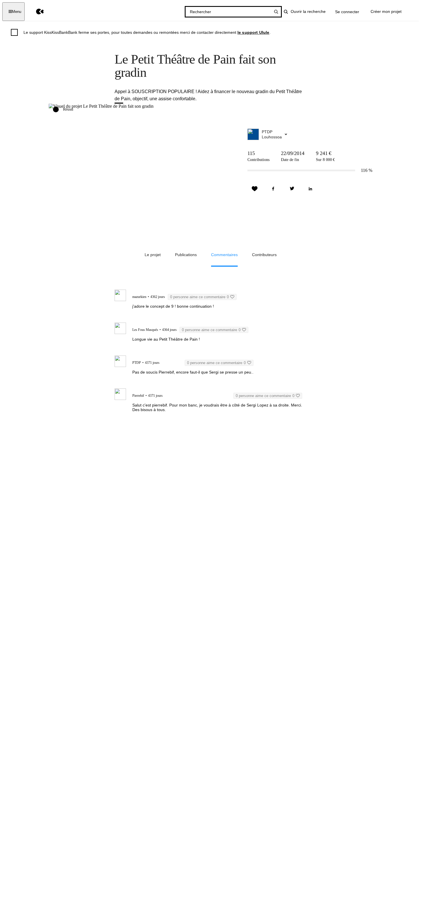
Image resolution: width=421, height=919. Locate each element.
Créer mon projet (386, 11)
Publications (186, 254)
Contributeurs (264, 254)
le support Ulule (253, 32)
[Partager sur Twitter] (292, 189)
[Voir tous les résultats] (276, 11)
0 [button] (199, 297)
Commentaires (224, 254)
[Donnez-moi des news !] (254, 189)
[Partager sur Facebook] (273, 189)
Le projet (153, 254)
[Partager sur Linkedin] (310, 189)
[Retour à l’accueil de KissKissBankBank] (36, 11)
